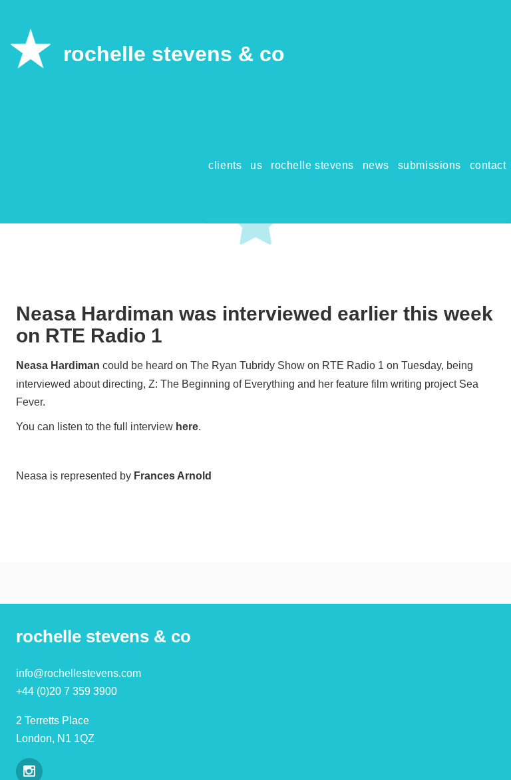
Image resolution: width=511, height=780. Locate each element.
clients (225, 165)
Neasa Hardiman (58, 365)
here (187, 426)
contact (488, 165)
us (256, 165)
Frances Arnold (173, 475)
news (376, 165)
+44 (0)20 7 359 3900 (66, 691)
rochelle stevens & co (174, 54)
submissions (429, 165)
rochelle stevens (312, 165)
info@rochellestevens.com (78, 673)
